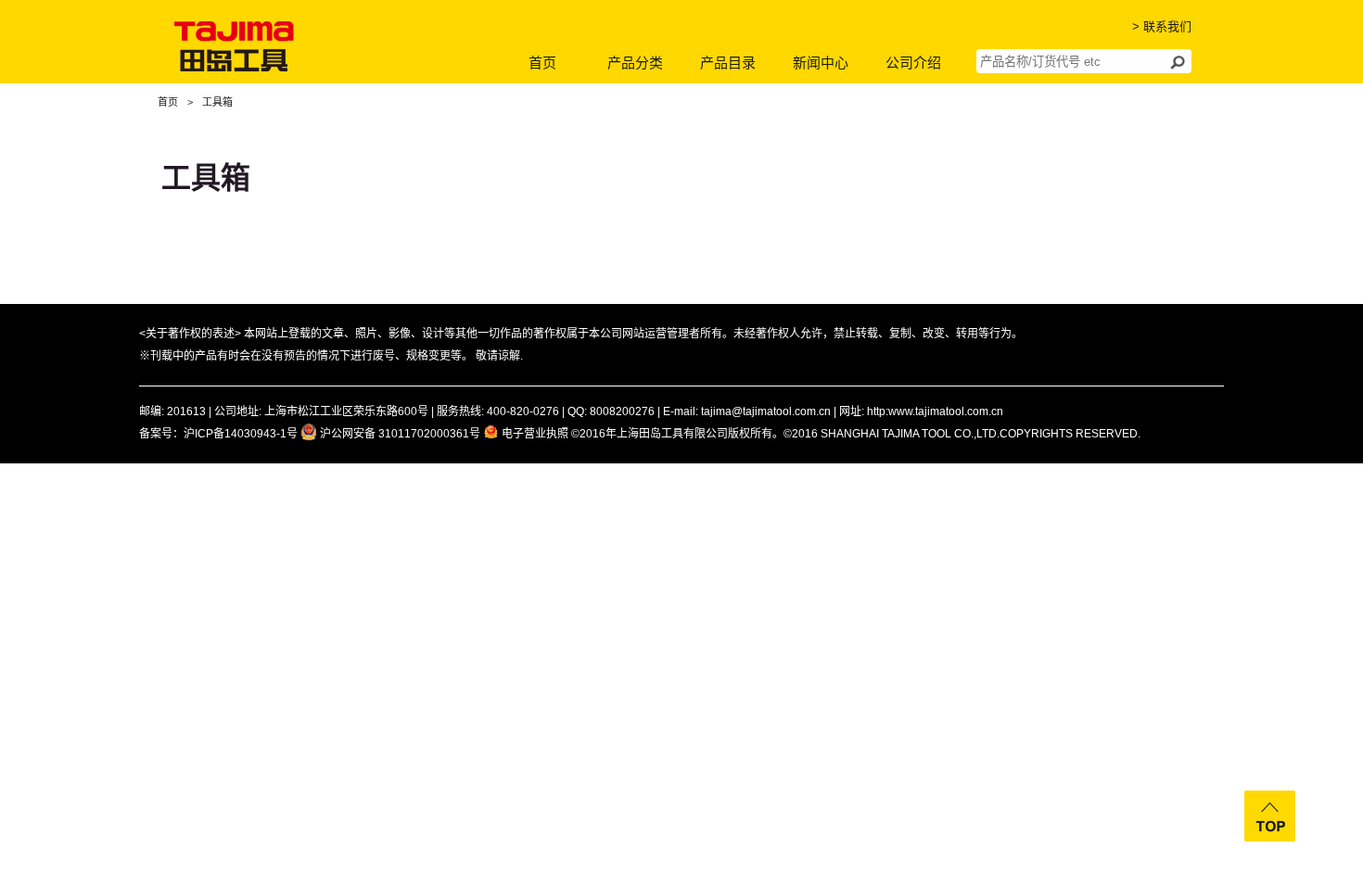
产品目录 (728, 62)
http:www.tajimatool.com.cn (935, 411)
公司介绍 (913, 62)
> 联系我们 (1161, 26)
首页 (542, 62)
